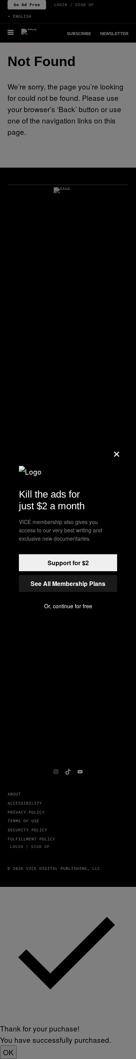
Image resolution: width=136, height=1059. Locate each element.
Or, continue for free (68, 606)
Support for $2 (68, 562)
